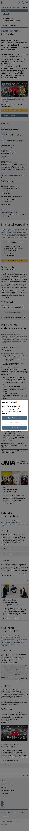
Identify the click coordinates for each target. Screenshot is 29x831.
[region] (14, 415)
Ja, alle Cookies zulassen (14, 418)
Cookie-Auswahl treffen (14, 422)
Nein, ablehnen (14, 427)
